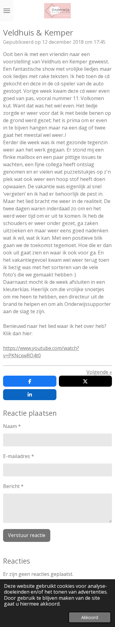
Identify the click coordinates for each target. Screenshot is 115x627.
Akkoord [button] (89, 617)
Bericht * (13, 486)
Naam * (12, 426)
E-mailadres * (18, 456)
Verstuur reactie (26, 535)
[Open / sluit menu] (6, 10)
